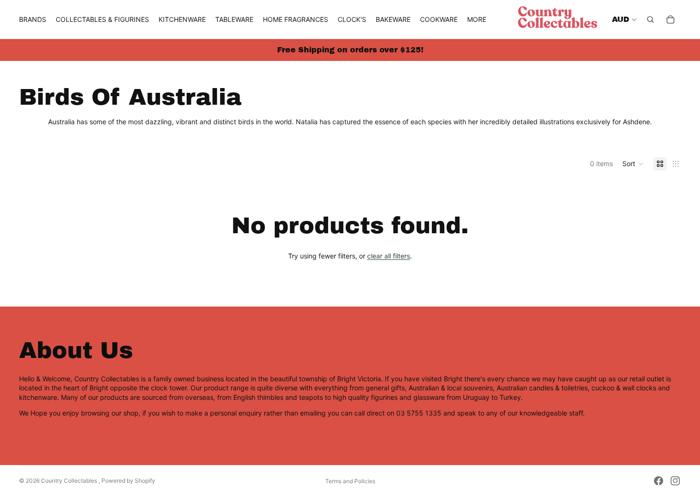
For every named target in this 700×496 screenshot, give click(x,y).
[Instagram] (675, 480)
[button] (633, 163)
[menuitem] (476, 19)
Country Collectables (70, 480)
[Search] (650, 19)
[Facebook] (658, 480)
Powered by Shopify (128, 480)
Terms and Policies (350, 481)
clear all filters (388, 256)
